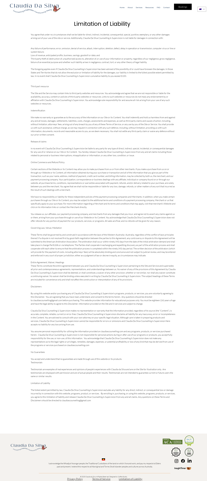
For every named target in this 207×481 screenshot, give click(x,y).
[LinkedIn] (189, 460)
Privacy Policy (75, 478)
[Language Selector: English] (202, 9)
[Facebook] (182, 460)
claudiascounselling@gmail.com (47, 300)
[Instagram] (176, 460)
